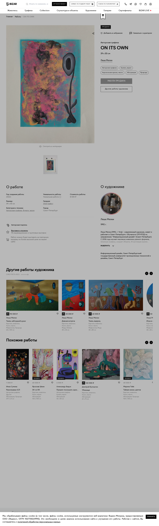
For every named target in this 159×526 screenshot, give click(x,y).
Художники (90, 11)
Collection (44, 11)
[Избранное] (140, 4)
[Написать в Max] (135, 4)
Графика (28, 11)
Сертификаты (125, 11)
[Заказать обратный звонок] (125, 4)
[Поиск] (27, 4)
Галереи (107, 11)
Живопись (12, 11)
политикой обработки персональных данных (39, 522)
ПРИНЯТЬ (151, 517)
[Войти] (150, 4)
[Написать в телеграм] (130, 4)
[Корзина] (145, 4)
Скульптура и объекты (67, 11)
